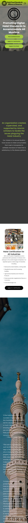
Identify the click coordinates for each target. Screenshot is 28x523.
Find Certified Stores (14, 36)
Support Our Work (14, 46)
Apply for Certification (14, 41)
